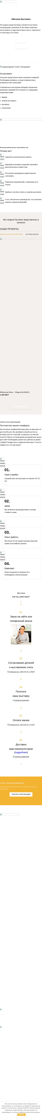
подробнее (21, 752)
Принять (21, 1114)
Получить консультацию (21, 794)
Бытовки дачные (6, 1054)
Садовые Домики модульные (11, 1050)
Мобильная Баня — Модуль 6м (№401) (14, 392)
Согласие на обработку (9, 1094)
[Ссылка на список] (21, 979)
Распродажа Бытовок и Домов (11, 1047)
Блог (2, 1079)
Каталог (21, 40)
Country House (5, 1062)
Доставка (21, 46)
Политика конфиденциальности (12, 1090)
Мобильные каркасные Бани (11, 1058)
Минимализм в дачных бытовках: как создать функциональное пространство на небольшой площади (31, 1014)
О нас (2, 1075)
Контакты (3, 1087)
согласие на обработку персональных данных (26, 1112)
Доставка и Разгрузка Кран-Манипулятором (16, 1083)
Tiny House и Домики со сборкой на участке (16, 1066)
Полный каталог (21, 406)
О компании (6, 451)
